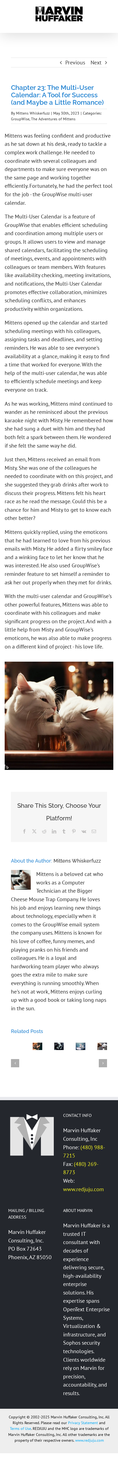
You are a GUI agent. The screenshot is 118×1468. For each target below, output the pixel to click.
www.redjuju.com (83, 1189)
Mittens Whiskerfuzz (33, 113)
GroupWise (20, 118)
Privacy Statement (83, 1422)
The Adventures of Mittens (53, 118)
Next (96, 62)
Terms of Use (20, 1428)
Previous (75, 62)
